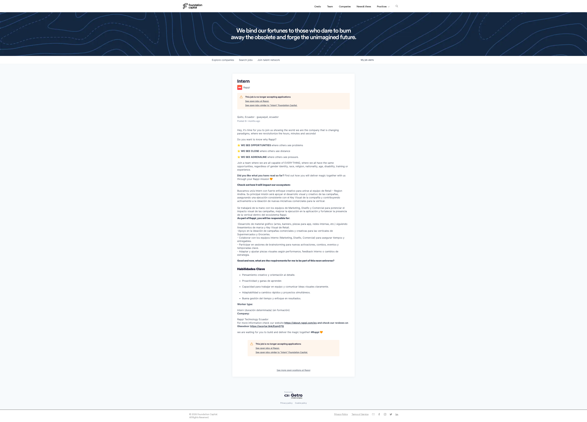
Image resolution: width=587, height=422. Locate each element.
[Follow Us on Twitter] (391, 414)
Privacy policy (286, 403)
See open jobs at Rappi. (257, 101)
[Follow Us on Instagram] (385, 414)
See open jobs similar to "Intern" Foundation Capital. (271, 105)
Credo (317, 6)
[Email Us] (373, 414)
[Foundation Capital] (192, 6)
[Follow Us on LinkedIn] (397, 414)
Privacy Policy (341, 414)
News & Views (364, 6)
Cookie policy (301, 403)
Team (330, 6)
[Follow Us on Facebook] (379, 414)
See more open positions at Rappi (293, 370)
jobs (246, 59)
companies (223, 59)
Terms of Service (360, 414)
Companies (345, 6)
